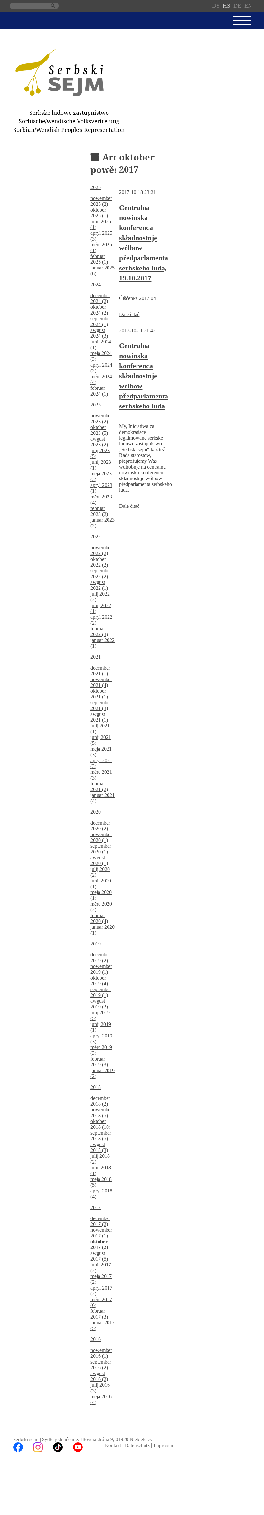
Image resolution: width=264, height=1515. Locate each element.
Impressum (165, 1445)
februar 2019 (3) (99, 1061)
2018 (95, 1087)
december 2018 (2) (100, 1101)
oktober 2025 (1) (99, 212)
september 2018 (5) (100, 1135)
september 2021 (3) (100, 705)
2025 (95, 187)
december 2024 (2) (100, 298)
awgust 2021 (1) (99, 717)
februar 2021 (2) (99, 786)
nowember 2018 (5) (101, 1112)
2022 (95, 536)
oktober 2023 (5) (99, 430)
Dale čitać (129, 314)
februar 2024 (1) (99, 391)
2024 (95, 284)
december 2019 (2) (100, 957)
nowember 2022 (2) (101, 550)
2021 (95, 657)
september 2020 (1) (100, 848)
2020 (95, 812)
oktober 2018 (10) (100, 1124)
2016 (95, 1339)
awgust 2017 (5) (99, 1256)
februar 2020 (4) (99, 918)
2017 (95, 1207)
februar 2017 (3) (99, 1313)
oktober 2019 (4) (99, 980)
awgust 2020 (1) (99, 860)
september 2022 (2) (100, 573)
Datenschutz (137, 1445)
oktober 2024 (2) (99, 309)
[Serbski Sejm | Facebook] (18, 1450)
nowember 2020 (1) (101, 837)
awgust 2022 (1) (99, 585)
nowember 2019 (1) (101, 969)
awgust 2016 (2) (99, 1376)
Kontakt (113, 1445)
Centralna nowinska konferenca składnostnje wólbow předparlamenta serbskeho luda (143, 376)
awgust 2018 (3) (99, 1147)
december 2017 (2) (100, 1221)
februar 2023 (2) (99, 511)
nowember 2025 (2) (101, 201)
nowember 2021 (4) (101, 682)
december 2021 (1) (100, 670)
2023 (95, 404)
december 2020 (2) (100, 825)
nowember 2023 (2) (101, 418)
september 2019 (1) (100, 992)
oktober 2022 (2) (99, 562)
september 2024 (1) (100, 321)
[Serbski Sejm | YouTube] (78, 1450)
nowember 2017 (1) (101, 1232)
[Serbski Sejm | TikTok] (58, 1450)
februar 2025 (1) (99, 259)
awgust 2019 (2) (99, 1003)
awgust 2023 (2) (99, 441)
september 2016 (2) (100, 1364)
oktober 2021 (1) (99, 693)
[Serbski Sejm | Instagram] (38, 1450)
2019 (95, 943)
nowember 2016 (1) (101, 1353)
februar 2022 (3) (99, 631)
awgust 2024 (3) (99, 333)
